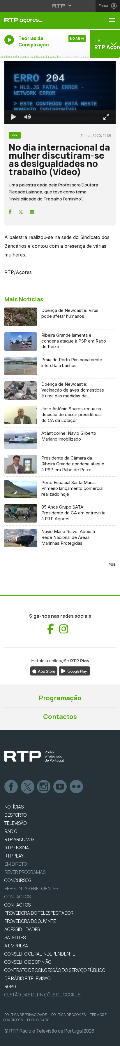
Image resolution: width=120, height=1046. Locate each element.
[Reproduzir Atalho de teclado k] (9, 1039)
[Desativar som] (23, 1039)
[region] (60, 523)
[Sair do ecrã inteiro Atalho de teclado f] (111, 1039)
